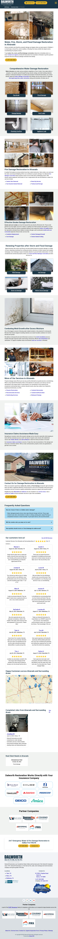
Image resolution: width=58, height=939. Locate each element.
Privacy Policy (43, 930)
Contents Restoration (37, 390)
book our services (37, 340)
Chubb (12, 439)
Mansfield (16, 491)
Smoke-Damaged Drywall (38, 234)
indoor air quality (44, 228)
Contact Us (30, 2)
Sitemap (50, 930)
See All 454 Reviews (47, 538)
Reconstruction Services (13, 392)
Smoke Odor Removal (12, 181)
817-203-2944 (42, 2)
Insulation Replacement (12, 234)
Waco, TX (8, 875)
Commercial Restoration (37, 392)
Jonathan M (10, 734)
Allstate (16, 439)
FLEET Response (12, 907)
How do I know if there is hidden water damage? (20, 510)
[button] (34, 675)
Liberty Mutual (25, 439)
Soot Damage (10, 236)
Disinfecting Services (12, 395)
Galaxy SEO (31, 936)
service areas (42, 491)
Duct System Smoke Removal (14, 184)
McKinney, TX (10, 878)
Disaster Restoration (12, 390)
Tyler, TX (8, 873)
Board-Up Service (36, 181)
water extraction (24, 78)
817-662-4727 (44, 881)
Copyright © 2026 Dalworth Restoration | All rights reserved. (29, 934)
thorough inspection (14, 78)
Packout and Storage (37, 184)
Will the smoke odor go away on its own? (18, 522)
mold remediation (41, 337)
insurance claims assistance (14, 442)
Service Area (14, 7)
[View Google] (27, 900)
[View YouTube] (34, 900)
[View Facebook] (24, 900)
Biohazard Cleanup (36, 395)
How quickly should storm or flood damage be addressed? (23, 528)
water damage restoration (22, 76)
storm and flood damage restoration (38, 253)
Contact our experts (13, 54)
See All (50, 711)
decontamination (43, 338)
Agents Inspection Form (32, 930)
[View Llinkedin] (30, 900)
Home (7, 7)
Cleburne (24, 491)
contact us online (9, 493)
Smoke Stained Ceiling (37, 236)
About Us (7, 930)
